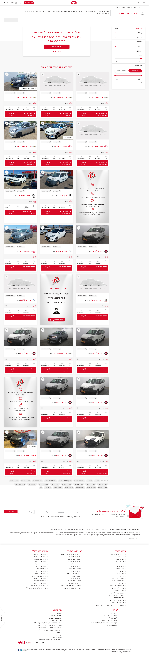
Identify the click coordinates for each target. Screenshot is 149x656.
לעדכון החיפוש (56, 47)
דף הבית (143, 8)
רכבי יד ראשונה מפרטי (117, 581)
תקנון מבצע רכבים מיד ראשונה (115, 595)
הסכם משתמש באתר (55, 618)
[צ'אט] (139, 2)
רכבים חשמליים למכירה (117, 593)
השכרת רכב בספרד (40, 561)
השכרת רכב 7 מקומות (74, 581)
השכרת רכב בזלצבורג (40, 581)
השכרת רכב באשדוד (75, 569)
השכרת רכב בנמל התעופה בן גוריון (71, 554)
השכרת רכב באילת (75, 571)
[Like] (78, 74)
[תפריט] (144, 2)
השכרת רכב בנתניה (75, 564)
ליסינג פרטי (113, 613)
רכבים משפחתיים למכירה (117, 586)
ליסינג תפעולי (113, 618)
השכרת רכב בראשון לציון (74, 561)
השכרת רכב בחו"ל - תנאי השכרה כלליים (49, 625)
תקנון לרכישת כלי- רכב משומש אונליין (50, 640)
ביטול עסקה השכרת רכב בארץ (72, 588)
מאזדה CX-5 (120, 557)
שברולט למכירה (119, 559)
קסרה (116, 8)
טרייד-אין (121, 576)
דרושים (58, 633)
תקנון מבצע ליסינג (111, 625)
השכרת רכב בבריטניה (40, 554)
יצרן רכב (139, 42)
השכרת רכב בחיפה (75, 566)
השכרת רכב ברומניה (40, 574)
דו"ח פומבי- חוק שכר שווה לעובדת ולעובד (49, 630)
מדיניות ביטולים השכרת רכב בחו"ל (36, 588)
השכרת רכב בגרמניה (40, 559)
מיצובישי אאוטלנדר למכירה (116, 554)
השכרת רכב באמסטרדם (39, 576)
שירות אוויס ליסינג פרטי (110, 616)
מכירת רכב (135, 8)
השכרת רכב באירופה (40, 583)
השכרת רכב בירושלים (75, 557)
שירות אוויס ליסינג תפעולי (109, 620)
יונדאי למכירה (120, 561)
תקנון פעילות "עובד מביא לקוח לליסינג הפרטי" (103, 623)
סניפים (59, 613)
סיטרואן (123, 8)
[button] (6, 3)
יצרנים (128, 8)
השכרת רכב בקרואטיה (39, 557)
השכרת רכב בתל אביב (74, 559)
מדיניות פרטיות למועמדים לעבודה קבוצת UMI (47, 623)
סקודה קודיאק (120, 574)
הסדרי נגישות (57, 637)
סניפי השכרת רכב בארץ (74, 574)
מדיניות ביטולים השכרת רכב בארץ (71, 586)
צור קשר (58, 635)
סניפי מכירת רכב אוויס (118, 578)
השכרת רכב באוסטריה (39, 578)
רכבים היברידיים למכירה (117, 600)
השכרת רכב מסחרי (75, 576)
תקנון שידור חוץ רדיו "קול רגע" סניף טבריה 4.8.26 (110, 605)
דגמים (140, 46)
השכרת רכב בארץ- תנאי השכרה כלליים (49, 628)
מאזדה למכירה (120, 564)
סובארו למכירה (120, 569)
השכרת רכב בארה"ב (40, 566)
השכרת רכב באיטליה (40, 564)
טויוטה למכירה (120, 566)
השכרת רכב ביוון (41, 569)
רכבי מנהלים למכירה (118, 588)
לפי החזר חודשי (121, 71)
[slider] (115, 75)
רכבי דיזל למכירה (119, 598)
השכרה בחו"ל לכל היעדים (38, 586)
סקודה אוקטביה (119, 590)
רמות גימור (139, 51)
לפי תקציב (135, 71)
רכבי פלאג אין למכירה (118, 603)
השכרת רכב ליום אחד (74, 583)
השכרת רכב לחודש (75, 578)
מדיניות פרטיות (56, 620)
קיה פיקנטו (121, 571)
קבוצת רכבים (138, 32)
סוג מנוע (139, 37)
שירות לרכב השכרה (55, 616)
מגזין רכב (121, 583)
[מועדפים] (20, 2)
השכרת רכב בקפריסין (40, 571)
